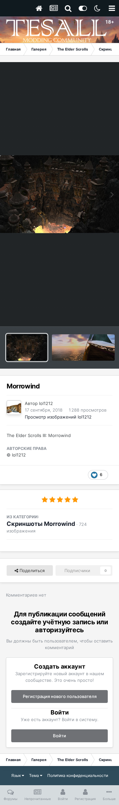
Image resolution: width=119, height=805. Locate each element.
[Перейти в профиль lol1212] (14, 407)
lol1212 (46, 403)
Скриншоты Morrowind (41, 523)
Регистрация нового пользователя (60, 696)
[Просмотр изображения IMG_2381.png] (83, 347)
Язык (16, 775)
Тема (34, 775)
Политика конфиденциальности (77, 775)
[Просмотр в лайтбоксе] (59, 194)
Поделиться (31, 570)
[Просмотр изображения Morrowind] (27, 347)
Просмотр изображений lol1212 (58, 417)
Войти (59, 735)
